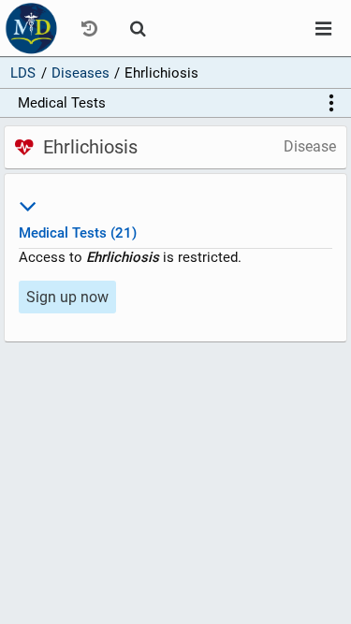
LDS (23, 73)
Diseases (80, 73)
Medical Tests (62, 102)
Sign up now (67, 297)
